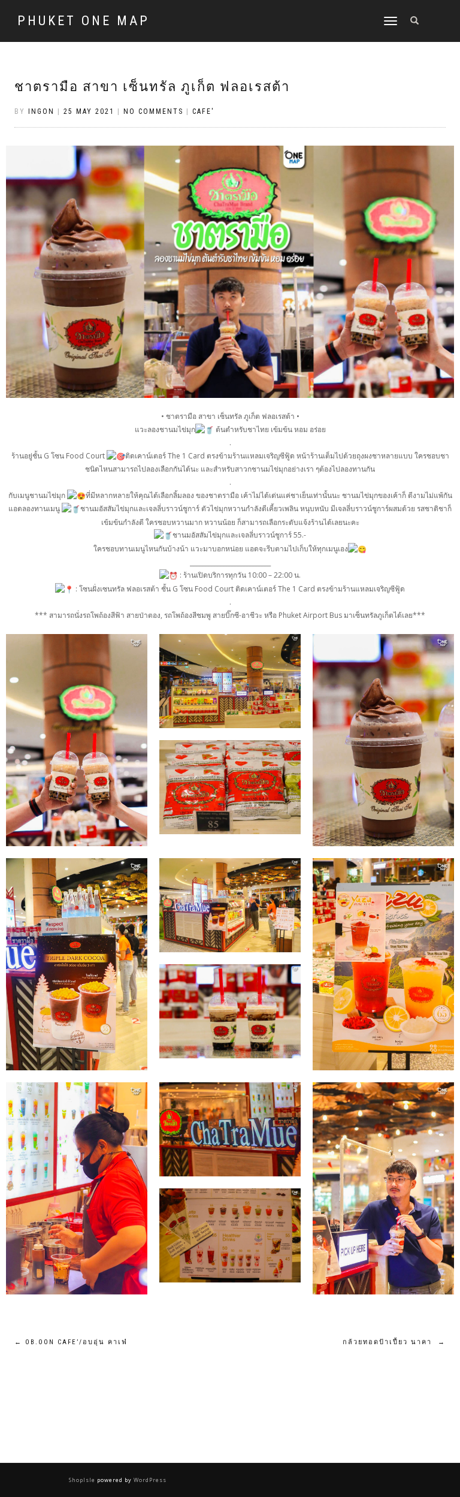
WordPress (149, 1480)
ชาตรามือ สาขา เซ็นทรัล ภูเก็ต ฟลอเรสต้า (152, 86)
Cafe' (203, 111)
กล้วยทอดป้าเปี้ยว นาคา (394, 1342)
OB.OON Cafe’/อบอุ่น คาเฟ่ (71, 1342)
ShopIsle (83, 1480)
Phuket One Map (83, 21)
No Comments (153, 111)
